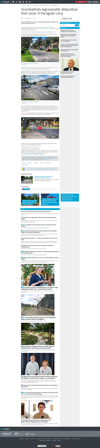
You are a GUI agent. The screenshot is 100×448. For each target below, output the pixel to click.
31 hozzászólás (26, 189)
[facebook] (13, 2)
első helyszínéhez (46, 28)
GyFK (73, 438)
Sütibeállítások (77, 438)
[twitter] (20, 2)
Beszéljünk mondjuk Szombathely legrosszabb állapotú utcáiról (43, 177)
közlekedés (29, 5)
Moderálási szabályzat (46, 438)
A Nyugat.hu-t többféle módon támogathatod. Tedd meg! (32, 154)
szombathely (35, 5)
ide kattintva (30, 159)
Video (24, 5)
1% (85, 1)
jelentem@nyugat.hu (45, 159)
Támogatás (81, 1)
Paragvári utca (46, 5)
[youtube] (23, 2)
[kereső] (26, 2)
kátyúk (40, 5)
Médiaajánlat (48, 440)
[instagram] (17, 2)
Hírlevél (58, 440)
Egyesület (27, 438)
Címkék (24, 162)
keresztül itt (46, 158)
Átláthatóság (42, 440)
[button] (29, 2)
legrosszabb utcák (54, 5)
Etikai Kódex (32, 438)
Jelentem (89, 1)
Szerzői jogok (38, 438)
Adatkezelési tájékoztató (57, 438)
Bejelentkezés (95, 1)
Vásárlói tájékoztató (67, 438)
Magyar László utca (25, 69)
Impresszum (22, 438)
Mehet (77, 25)
